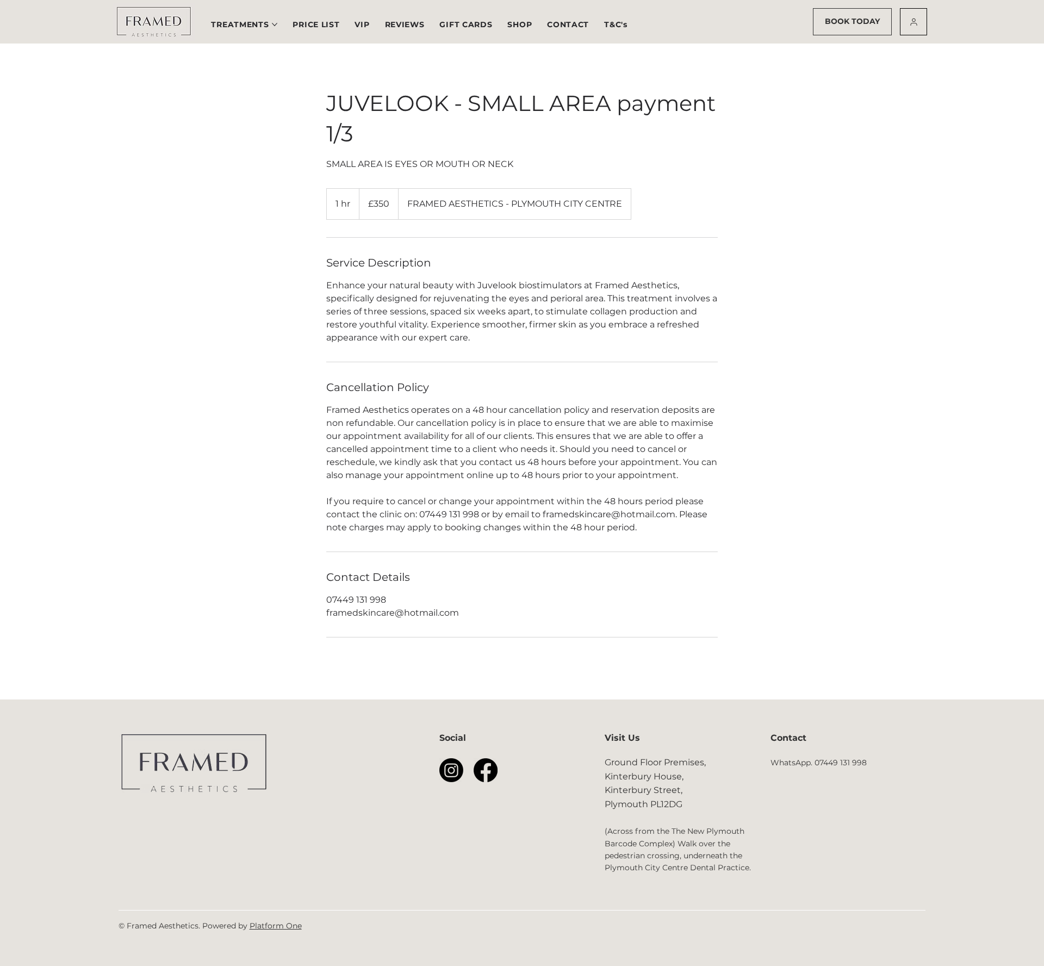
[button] (316, 24)
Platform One (276, 926)
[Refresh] (913, 21)
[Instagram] (451, 770)
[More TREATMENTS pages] (274, 24)
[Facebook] (486, 770)
